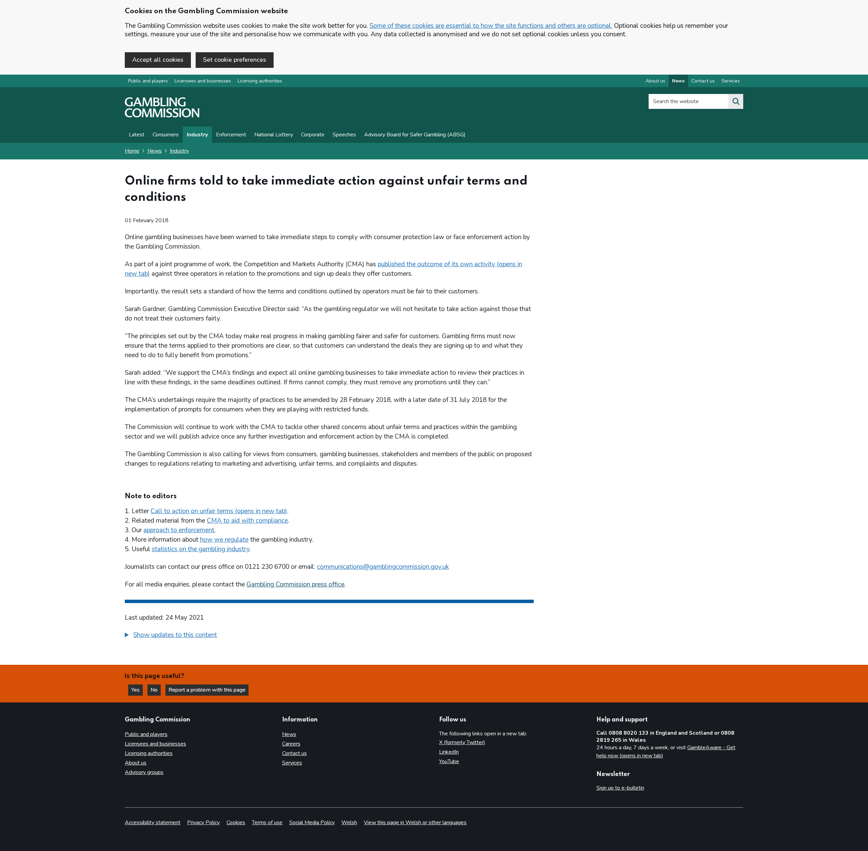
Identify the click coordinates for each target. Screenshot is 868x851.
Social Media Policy (312, 822)
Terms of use (267, 822)
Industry (197, 134)
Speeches (344, 134)
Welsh (349, 822)
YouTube (449, 761)
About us (655, 81)
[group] (329, 636)
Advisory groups (144, 772)
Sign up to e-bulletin (620, 788)
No (156, 690)
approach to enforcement (178, 530)
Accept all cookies (157, 60)
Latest (136, 134)
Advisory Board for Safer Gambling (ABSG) (415, 134)
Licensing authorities (260, 81)
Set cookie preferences (234, 60)
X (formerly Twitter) (462, 742)
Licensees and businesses (203, 81)
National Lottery (273, 134)
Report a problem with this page (207, 690)
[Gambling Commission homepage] (162, 115)
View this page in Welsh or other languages (415, 822)
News (678, 81)
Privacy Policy (203, 822)
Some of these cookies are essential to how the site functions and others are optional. (491, 25)
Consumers (166, 134)
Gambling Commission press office (295, 584)
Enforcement (231, 134)
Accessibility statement (152, 822)
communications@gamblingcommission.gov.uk (383, 566)
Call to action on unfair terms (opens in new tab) (219, 511)
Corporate (312, 134)
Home (132, 151)
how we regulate (224, 539)
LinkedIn (449, 752)
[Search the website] (735, 101)
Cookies (235, 822)
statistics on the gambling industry (201, 549)
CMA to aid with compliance (247, 520)
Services (731, 81)
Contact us (703, 81)
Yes (137, 690)
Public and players (148, 81)
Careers (291, 744)
